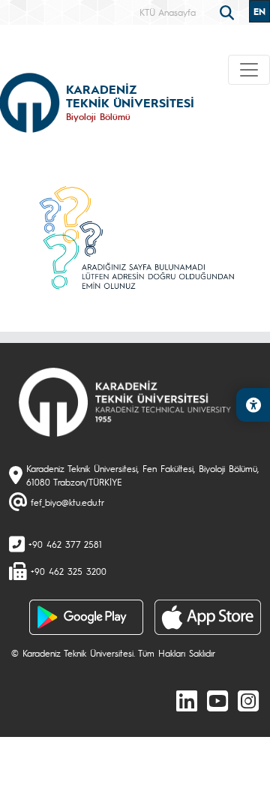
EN (260, 11)
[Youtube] (217, 700)
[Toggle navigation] (249, 70)
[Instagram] (248, 700)
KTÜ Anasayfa (168, 12)
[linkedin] (186, 700)
